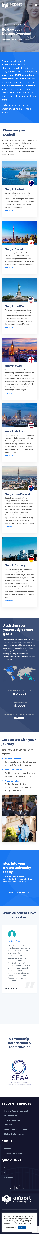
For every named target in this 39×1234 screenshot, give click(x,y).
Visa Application (10, 1116)
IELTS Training (9, 1125)
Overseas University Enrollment (16, 1111)
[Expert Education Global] (12, 5)
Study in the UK (13, 366)
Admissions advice (13, 770)
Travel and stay (12, 781)
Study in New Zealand (17, 494)
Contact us (8, 1177)
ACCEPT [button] (22, 1228)
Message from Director (13, 1153)
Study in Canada (14, 249)
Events (6, 1168)
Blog (6, 1172)
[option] (19, 959)
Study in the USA (14, 306)
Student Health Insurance (14, 1134)
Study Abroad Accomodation (15, 1129)
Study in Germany (15, 565)
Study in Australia (15, 189)
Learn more (9, 210)
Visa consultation (13, 759)
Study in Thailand (15, 431)
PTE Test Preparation (12, 1120)
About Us (7, 1149)
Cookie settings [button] (10, 1228)
